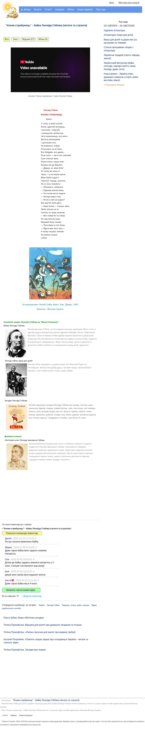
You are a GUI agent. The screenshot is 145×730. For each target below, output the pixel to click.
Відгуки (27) (28, 39)
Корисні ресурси (25, 715)
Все (7, 39)
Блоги (37, 9)
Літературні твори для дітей (118, 35)
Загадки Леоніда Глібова (16, 400)
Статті (48, 9)
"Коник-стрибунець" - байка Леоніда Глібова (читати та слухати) (46, 700)
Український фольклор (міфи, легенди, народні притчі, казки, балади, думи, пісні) (120, 66)
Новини (59, 9)
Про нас (100, 9)
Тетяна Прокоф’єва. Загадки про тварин (25, 649)
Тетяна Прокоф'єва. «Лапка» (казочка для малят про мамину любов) (39, 632)
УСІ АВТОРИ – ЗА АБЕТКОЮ (119, 26)
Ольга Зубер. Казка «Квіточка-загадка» (24, 617)
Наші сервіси (85, 9)
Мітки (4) (43, 39)
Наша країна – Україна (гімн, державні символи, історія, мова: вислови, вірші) (121, 77)
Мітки (71, 9)
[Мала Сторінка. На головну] (9, 18)
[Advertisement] (50, 493)
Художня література (114, 30)
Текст (15, 39)
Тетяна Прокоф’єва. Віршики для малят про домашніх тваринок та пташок (43, 625)
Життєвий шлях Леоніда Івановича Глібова (24, 440)
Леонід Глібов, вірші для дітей (18, 361)
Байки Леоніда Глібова (14, 325)
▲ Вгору (26, 9)
